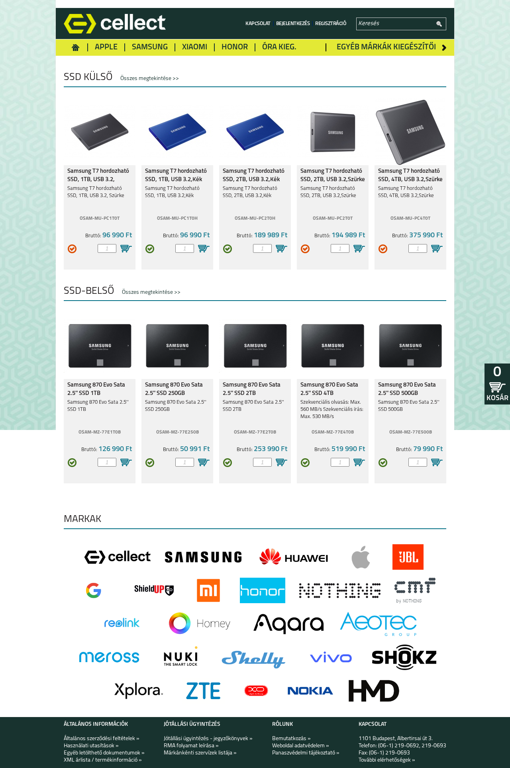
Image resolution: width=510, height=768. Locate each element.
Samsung (150, 47)
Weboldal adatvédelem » (300, 746)
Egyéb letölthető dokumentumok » (104, 753)
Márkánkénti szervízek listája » (200, 753)
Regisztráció (330, 23)
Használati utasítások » (91, 746)
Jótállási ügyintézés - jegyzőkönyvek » (208, 739)
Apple (106, 47)
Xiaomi (194, 47)
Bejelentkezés (293, 23)
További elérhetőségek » (387, 760)
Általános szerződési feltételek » (101, 739)
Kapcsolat (258, 23)
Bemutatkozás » (291, 739)
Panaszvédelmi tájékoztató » (305, 753)
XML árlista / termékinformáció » (103, 760)
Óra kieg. (279, 47)
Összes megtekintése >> (149, 79)
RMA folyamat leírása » (191, 746)
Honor (235, 47)
